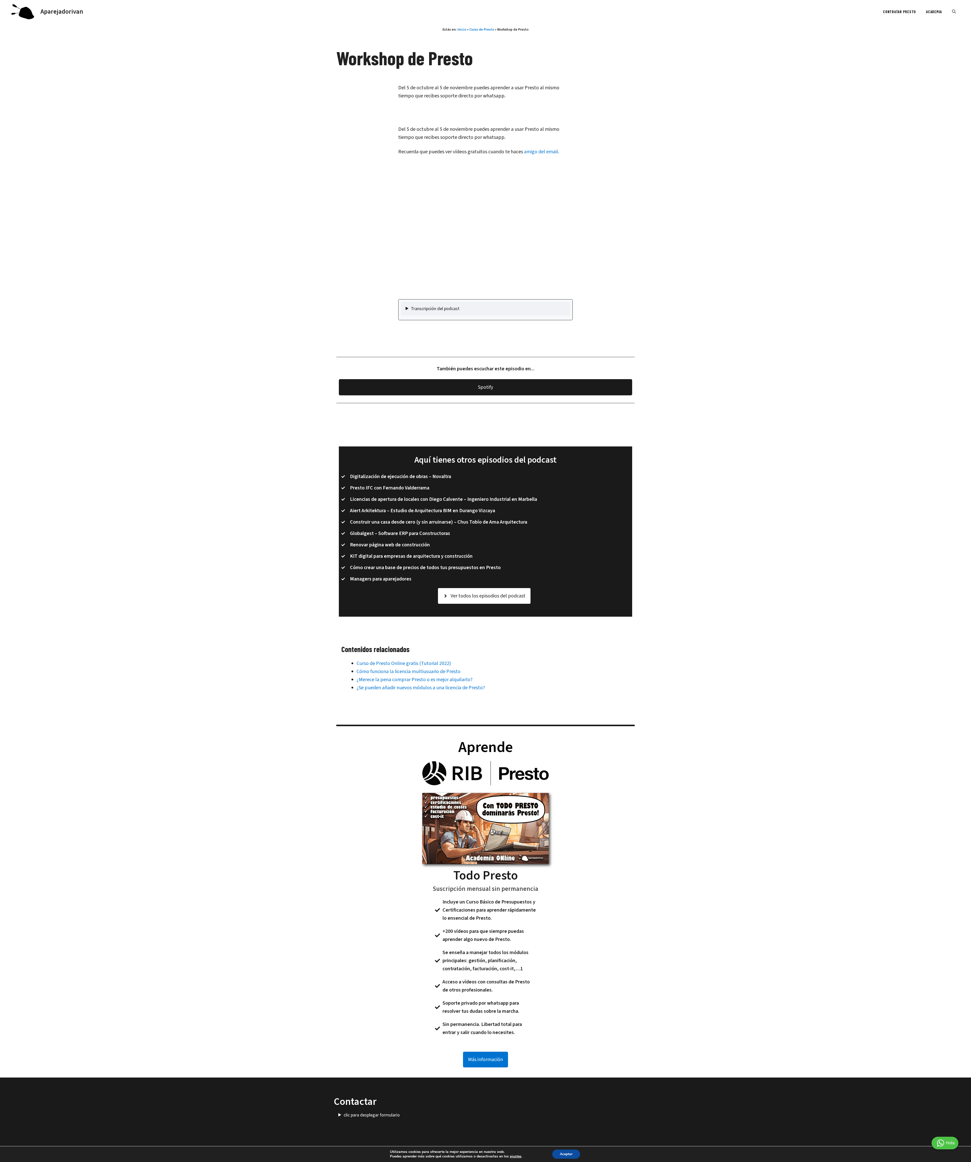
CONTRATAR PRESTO (899, 11)
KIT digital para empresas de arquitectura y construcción (411, 556)
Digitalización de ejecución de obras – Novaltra (400, 476)
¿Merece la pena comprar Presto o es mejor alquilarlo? (415, 679)
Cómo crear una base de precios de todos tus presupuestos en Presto (425, 567)
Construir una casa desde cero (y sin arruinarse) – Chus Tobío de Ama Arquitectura (438, 522)
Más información (485, 1059)
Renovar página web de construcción (390, 544)
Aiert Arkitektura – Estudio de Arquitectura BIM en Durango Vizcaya (422, 510)
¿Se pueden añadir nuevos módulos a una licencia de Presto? (421, 687)
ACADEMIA (934, 11)
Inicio (461, 29)
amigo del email (541, 151)
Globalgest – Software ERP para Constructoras (400, 533)
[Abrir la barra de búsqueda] (954, 11)
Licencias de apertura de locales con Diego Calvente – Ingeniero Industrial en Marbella (443, 499)
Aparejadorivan (61, 11)
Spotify (485, 387)
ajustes (515, 1156)
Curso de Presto (481, 29)
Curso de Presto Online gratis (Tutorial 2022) (404, 663)
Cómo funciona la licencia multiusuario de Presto (408, 671)
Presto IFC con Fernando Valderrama (389, 487)
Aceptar (566, 1154)
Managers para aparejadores (380, 579)
